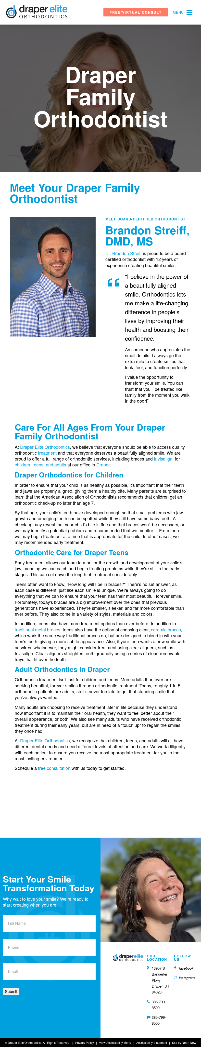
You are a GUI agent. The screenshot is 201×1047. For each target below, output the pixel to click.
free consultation (54, 768)
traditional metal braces (37, 629)
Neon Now (189, 1042)
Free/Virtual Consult (136, 12)
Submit (11, 991)
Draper (103, 464)
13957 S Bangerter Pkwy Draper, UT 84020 (160, 979)
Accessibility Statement (151, 1042)
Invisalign (163, 458)
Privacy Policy (84, 1042)
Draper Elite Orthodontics (45, 447)
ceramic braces (165, 629)
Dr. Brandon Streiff (123, 253)
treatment (47, 452)
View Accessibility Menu (115, 1042)
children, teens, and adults (40, 464)
